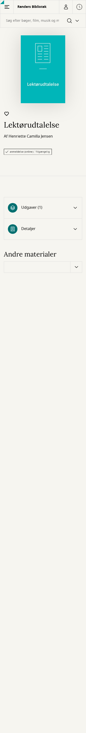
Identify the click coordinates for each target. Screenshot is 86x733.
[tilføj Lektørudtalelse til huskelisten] (7, 114)
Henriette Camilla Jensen (31, 136)
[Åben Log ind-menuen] (65, 7)
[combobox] (43, 20)
